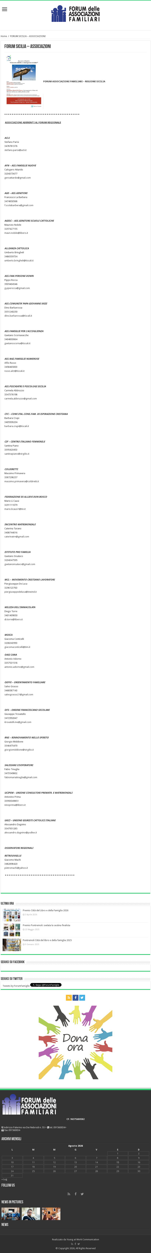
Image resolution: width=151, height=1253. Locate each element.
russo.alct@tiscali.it (14, 371)
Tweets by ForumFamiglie (16, 985)
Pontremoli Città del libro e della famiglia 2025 (47, 940)
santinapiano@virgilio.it (16, 453)
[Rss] (69, 998)
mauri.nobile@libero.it (16, 233)
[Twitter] (82, 998)
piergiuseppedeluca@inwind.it (20, 591)
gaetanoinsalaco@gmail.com (19, 564)
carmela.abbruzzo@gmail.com (20, 398)
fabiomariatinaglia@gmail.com (20, 777)
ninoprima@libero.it (15, 805)
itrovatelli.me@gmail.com (17, 722)
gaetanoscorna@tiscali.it (17, 343)
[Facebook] (75, 998)
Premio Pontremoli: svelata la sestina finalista (46, 925)
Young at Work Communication (83, 1239)
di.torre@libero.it (13, 619)
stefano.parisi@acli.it (15, 150)
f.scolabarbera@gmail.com (18, 205)
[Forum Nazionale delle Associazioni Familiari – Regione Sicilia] (75, 12)
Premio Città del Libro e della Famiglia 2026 (45, 910)
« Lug (4, 1179)
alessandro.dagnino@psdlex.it (20, 832)
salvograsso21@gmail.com (18, 694)
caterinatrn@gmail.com (16, 536)
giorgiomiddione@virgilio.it (19, 749)
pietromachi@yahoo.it (16, 867)
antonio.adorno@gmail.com (19, 667)
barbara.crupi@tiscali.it (16, 426)
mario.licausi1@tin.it (15, 509)
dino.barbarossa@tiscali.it (18, 315)
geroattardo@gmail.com (17, 177)
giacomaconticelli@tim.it (17, 647)
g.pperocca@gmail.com (17, 288)
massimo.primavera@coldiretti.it (21, 481)
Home (4, 36)
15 (117, 1162)
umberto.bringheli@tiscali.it (19, 260)
